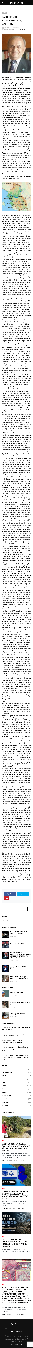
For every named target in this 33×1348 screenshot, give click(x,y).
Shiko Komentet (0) (16, 909)
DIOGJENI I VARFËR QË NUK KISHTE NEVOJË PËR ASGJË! (19, 977)
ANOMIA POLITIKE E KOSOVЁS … (20, 1003)
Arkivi (5, 1329)
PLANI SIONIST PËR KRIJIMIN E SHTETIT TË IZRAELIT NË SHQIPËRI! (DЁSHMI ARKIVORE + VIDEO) (16, 1194)
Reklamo (25, 1329)
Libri (3, 1089)
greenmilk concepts (7, 1034)
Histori (4, 12)
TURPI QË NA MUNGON (18, 1014)
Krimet (4, 1082)
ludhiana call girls (6, 1040)
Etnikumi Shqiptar (7, 1072)
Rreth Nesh (12, 1329)
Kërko (29, 920)
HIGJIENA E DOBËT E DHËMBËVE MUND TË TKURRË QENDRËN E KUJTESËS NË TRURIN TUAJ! (20, 955)
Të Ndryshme (5, 1102)
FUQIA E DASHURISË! (17, 943)
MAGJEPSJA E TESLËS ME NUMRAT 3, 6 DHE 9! (18, 932)
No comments (21, 29)
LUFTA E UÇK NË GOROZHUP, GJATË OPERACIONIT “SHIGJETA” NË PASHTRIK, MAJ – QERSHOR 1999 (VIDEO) (16, 1147)
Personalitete (5, 1099)
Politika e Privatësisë (16, 1331)
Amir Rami (19, 1344)
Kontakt (19, 1329)
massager (4, 1047)
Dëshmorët (5, 1069)
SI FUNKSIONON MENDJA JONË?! (18, 967)
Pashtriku (16, 2)
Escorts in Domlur (6, 1027)
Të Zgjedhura (5, 1105)
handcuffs (4, 1055)
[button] (3, 3)
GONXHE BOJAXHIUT (17, 993)
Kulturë (4, 1085)
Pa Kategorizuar (6, 1095)
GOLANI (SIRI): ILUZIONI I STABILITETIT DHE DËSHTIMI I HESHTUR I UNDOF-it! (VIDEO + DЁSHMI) (15, 1242)
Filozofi (4, 1075)
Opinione (4, 1092)
